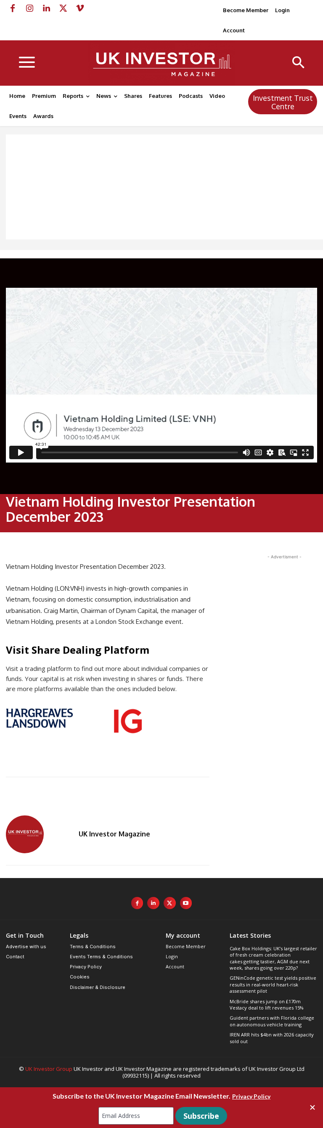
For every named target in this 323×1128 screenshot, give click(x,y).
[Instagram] (29, 8)
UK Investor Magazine (114, 834)
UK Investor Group (48, 1069)
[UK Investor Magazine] (37, 834)
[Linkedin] (46, 8)
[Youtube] (186, 903)
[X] (63, 8)
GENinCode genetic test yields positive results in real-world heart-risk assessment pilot (273, 984)
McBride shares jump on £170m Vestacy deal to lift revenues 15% (267, 1004)
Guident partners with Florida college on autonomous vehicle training (272, 1021)
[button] (298, 63)
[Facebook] (12, 8)
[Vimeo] (79, 8)
